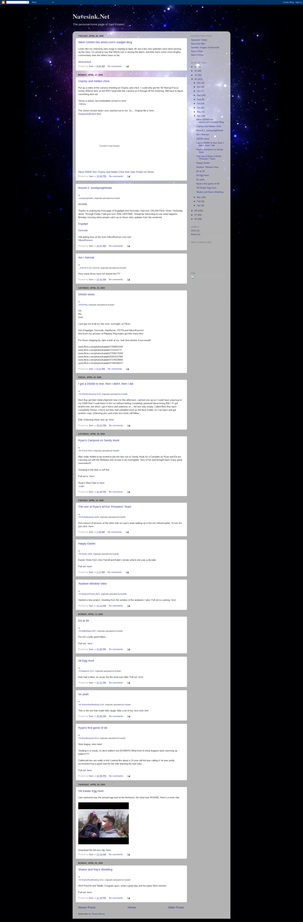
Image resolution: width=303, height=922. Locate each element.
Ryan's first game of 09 (92, 727)
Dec (199, 83)
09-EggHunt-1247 (86, 671)
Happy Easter (86, 543)
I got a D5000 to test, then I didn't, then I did (105, 383)
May (199, 112)
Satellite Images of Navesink (205, 47)
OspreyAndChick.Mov (89, 114)
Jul (198, 103)
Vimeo (150, 172)
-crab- (81, 486)
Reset (194, 234)
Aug (199, 99)
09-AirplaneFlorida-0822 (89, 594)
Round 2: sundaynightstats (95, 187)
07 (196, 215)
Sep (199, 95)
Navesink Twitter (199, 40)
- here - (90, 643)
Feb (199, 201)
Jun (199, 108)
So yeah (83, 694)
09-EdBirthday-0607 (87, 631)
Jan (199, 205)
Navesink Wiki (198, 44)
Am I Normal (86, 257)
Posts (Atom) (98, 914)
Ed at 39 (83, 620)
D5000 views (86, 294)
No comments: (115, 66)
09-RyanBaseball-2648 (89, 517)
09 (196, 79)
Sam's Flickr (197, 51)
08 (196, 210)
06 (196, 219)
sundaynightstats (86, 198)
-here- (111, 419)
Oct (199, 91)
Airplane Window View (92, 583)
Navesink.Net (91, 16)
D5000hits (83, 305)
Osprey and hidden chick (94, 81)
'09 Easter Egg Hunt (91, 791)
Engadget (83, 224)
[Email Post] (127, 66)
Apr (199, 116)
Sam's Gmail (197, 55)
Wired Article (84, 62)
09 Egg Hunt (86, 660)
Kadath (117, 198)
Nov (199, 87)
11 (195, 71)
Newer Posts (86, 907)
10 (196, 75)
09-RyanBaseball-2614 (89, 738)
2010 (193, 230)
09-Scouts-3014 (85, 451)
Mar (199, 197)
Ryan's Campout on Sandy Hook (98, 440)
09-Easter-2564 (85, 554)
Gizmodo (83, 230)
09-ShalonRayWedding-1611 (91, 880)
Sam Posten (137, 172)
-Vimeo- (82, 104)
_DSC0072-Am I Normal (89, 268)
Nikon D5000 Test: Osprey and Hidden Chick (101, 172)
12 (196, 67)
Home (132, 907)
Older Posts (176, 907)
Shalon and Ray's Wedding (95, 869)
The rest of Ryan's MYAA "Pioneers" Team (104, 506)
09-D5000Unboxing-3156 (90, 394)
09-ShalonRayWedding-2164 (91, 705)
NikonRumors (85, 240)
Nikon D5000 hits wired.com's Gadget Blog (105, 42)
